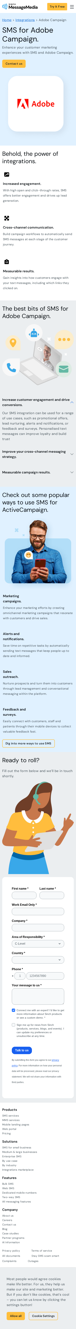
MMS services (11, 1120)
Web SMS (8, 1188)
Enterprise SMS (11, 1156)
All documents (11, 1256)
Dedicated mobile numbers (19, 1192)
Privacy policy (11, 1250)
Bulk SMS (8, 1183)
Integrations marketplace (18, 1169)
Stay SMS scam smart (45, 1256)
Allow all (16, 1316)
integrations (25, 20)
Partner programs (13, 1238)
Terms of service (41, 1250)
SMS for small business (16, 1147)
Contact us (14, 64)
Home (7, 20)
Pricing (6, 1133)
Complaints (9, 1261)
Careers (7, 1220)
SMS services (10, 1115)
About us (8, 1215)
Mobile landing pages (15, 1124)
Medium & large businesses (19, 1152)
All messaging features (16, 1201)
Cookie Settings (43, 1316)
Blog (5, 1229)
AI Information (11, 1242)
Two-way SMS (11, 1197)
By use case (10, 1160)
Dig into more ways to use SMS (28, 743)
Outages (33, 1261)
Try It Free (57, 7)
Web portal (9, 1129)
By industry (9, 1165)
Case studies (10, 1233)
